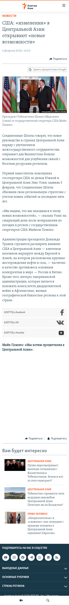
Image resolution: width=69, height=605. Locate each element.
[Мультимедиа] (21, 600)
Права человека (37, 514)
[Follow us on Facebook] (22, 557)
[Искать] (47, 600)
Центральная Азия (39, 461)
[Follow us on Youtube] (5, 557)
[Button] (58, 59)
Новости (9, 16)
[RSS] (56, 557)
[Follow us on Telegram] (31, 557)
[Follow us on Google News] (48, 557)
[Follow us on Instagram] (14, 557)
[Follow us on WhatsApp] (39, 557)
